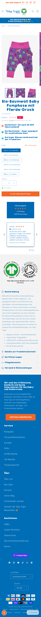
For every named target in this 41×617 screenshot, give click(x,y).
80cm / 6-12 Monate (11, 160)
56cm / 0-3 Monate (11, 150)
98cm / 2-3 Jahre (10, 174)
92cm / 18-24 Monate (13, 169)
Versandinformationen (14, 437)
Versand (11, 120)
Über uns (8, 479)
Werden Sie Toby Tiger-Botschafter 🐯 (15, 508)
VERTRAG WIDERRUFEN (21, 417)
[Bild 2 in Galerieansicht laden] (20, 93)
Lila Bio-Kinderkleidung (14, 26)
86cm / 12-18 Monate (13, 165)
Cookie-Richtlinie (12, 529)
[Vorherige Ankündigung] (4, 20)
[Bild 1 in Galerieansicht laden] (10, 93)
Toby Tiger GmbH (19, 606)
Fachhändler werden (14, 501)
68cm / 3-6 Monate (12, 155)
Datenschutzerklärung (27, 609)
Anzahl (4, 179)
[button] (2, 11)
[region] (20, 234)
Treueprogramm (11, 465)
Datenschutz (10, 535)
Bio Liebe (8, 484)
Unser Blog (9, 495)
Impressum (17, 612)
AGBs (6, 524)
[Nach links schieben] (2, 93)
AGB (37, 609)
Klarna (7, 546)
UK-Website (9, 459)
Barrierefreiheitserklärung (16, 541)
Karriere (8, 490)
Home (3, 26)
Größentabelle (10, 454)
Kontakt (7, 443)
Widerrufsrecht (13, 609)
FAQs (6, 448)
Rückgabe (8, 431)
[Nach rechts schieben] (38, 93)
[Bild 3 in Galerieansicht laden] (31, 93)
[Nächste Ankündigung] (37, 20)
